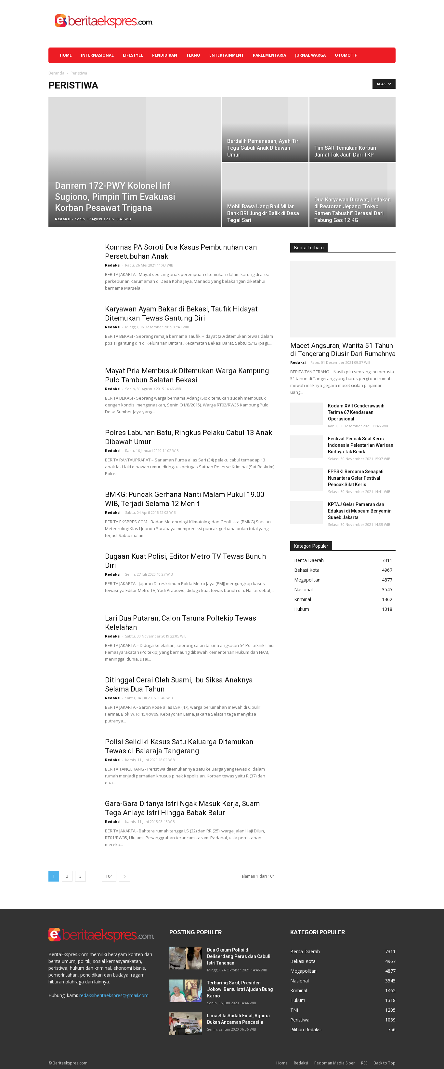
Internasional (97, 55)
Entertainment (226, 55)
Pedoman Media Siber (334, 1063)
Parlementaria (269, 55)
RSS (364, 1063)
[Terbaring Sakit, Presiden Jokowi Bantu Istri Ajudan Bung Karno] (185, 991)
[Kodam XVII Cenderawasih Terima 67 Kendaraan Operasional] (306, 414)
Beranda (56, 73)
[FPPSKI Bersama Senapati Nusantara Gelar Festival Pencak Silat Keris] (306, 479)
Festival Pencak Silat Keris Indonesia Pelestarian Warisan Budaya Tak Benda (360, 445)
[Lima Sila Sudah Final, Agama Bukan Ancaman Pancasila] (185, 1023)
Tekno (193, 55)
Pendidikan (164, 55)
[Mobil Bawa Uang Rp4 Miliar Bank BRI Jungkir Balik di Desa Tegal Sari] (265, 195)
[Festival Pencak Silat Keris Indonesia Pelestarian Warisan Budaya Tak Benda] (306, 446)
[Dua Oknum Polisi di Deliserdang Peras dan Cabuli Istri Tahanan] (185, 958)
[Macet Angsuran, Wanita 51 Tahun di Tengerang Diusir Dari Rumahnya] (343, 299)
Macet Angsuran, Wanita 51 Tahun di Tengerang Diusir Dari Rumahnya (343, 350)
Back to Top (384, 1063)
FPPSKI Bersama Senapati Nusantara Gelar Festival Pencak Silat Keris (356, 478)
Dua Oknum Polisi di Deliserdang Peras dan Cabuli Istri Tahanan (238, 956)
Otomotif (346, 55)
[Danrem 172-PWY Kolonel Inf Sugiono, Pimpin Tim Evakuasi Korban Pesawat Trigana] (134, 139)
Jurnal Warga (310, 55)
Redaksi (63, 218)
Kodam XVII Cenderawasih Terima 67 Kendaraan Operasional (356, 412)
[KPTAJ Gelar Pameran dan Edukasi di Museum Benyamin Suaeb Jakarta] (306, 512)
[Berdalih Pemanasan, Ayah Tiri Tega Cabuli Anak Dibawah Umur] (265, 121)
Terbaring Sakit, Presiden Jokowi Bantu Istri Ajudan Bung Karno (240, 989)
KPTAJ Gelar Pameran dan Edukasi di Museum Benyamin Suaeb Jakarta (360, 511)
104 (109, 876)
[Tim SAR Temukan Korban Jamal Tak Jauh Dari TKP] (352, 129)
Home (66, 55)
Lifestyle (133, 55)
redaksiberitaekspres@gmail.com (114, 995)
